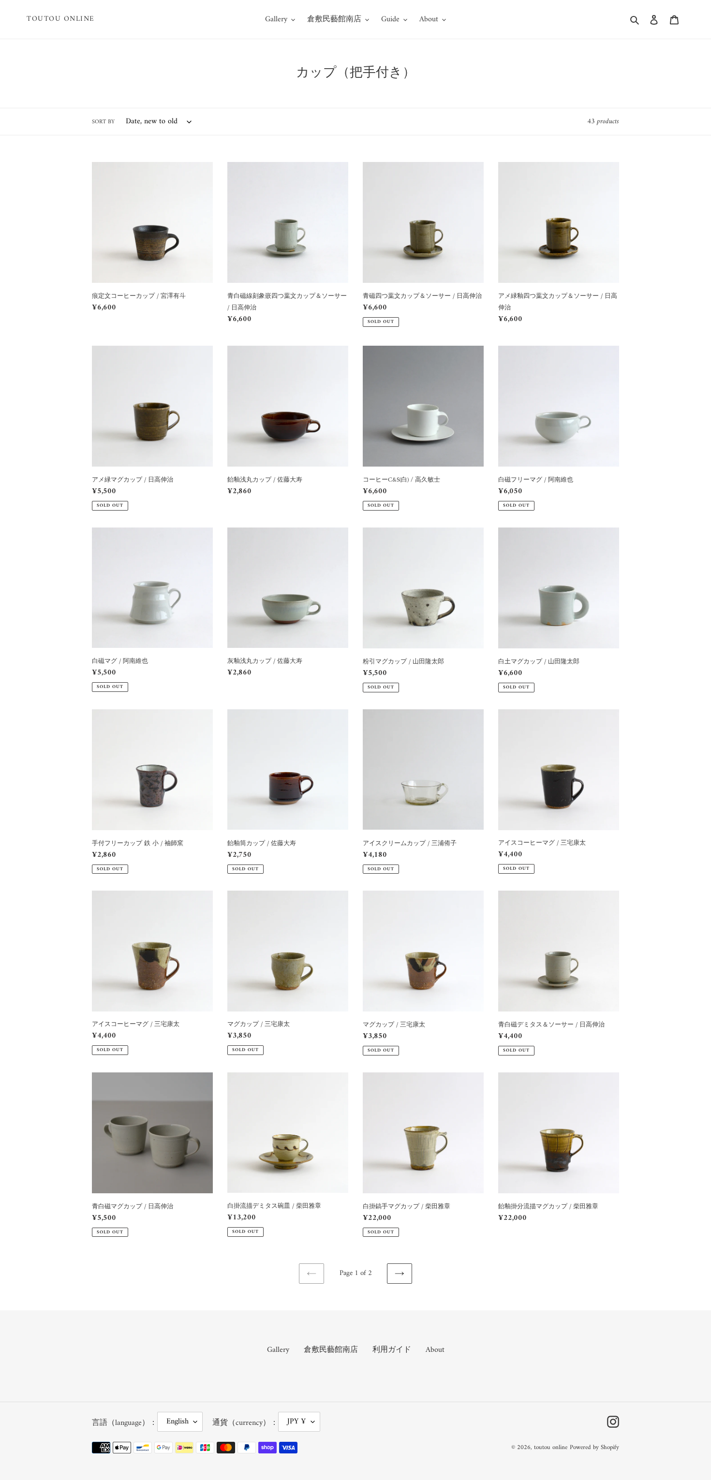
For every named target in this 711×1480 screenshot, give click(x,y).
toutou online (61, 19)
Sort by (103, 122)
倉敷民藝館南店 (331, 1350)
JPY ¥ (296, 1421)
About (435, 1350)
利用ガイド (391, 1350)
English (177, 1421)
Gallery (278, 1350)
